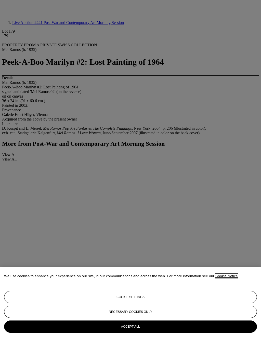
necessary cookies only (130, 312)
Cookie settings (130, 297)
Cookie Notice (226, 276)
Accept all (130, 326)
